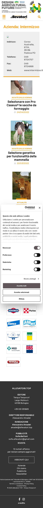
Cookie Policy (21, 486)
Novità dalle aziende (22, 97)
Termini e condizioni (16, 484)
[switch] (37, 255)
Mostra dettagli (30, 279)
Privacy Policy (29, 484)
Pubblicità (21, 471)
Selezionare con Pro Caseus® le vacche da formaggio (21, 105)
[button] (39, 17)
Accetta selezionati (21, 292)
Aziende (21, 465)
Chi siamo (21, 468)
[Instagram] (23, 499)
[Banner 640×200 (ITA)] (21, 7)
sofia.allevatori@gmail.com (21, 439)
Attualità (22, 203)
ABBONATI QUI (21, 460)
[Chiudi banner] (39, 208)
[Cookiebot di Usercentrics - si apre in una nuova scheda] (26, 207)
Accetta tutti (21, 286)
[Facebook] (19, 499)
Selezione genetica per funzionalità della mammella (21, 156)
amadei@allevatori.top (21, 427)
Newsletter (21, 474)
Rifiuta (21, 299)
